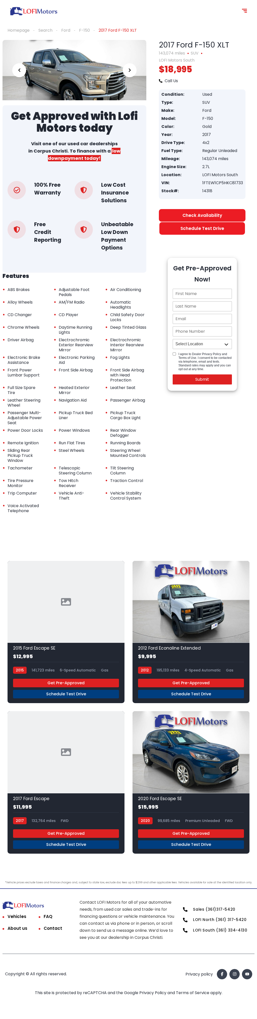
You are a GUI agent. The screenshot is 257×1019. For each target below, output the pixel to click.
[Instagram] (234, 974)
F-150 (84, 30)
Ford (65, 30)
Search (45, 30)
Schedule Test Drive (66, 694)
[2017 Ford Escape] (66, 782)
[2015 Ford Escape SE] (66, 632)
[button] (202, 228)
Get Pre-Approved (66, 683)
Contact (53, 928)
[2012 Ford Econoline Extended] (191, 632)
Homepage (19, 30)
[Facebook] (222, 974)
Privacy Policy (153, 993)
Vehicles (17, 916)
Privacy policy (199, 974)
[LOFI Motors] (33, 11)
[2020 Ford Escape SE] (191, 782)
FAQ (48, 916)
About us (17, 928)
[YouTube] (247, 974)
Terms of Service (193, 993)
